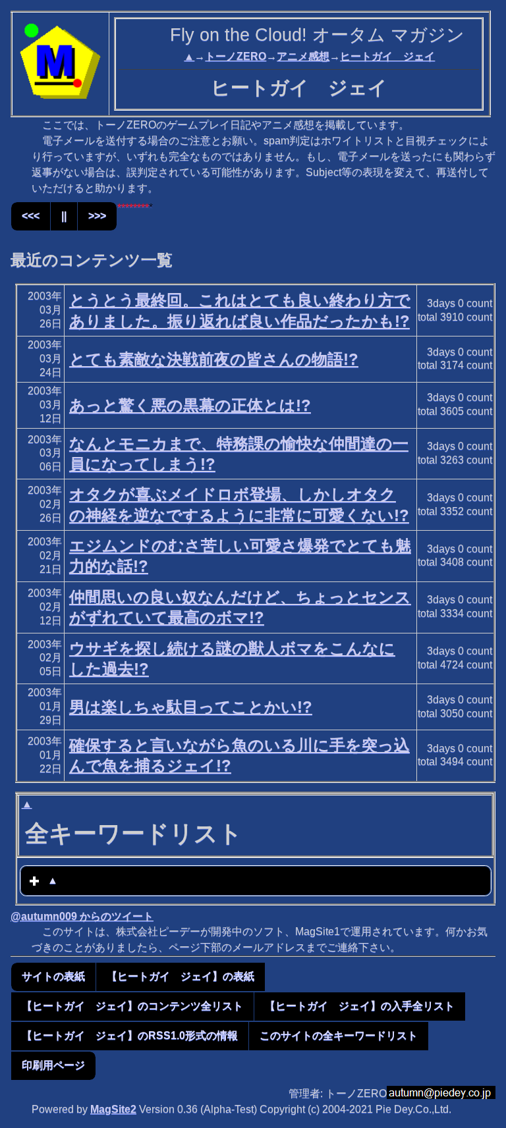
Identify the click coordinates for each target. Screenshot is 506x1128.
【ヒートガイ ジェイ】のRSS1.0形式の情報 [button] (130, 1035)
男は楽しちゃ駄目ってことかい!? (190, 707)
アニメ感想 (303, 56)
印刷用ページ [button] (53, 1065)
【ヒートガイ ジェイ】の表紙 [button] (180, 976)
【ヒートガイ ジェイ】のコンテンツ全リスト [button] (132, 1005)
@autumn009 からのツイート (82, 916)
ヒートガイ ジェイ (387, 56)
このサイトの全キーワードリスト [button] (339, 1035)
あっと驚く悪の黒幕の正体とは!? (190, 405)
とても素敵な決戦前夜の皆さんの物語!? (213, 359)
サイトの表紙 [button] (53, 976)
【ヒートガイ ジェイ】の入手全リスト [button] (360, 1005)
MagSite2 (113, 1109)
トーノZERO (235, 56)
